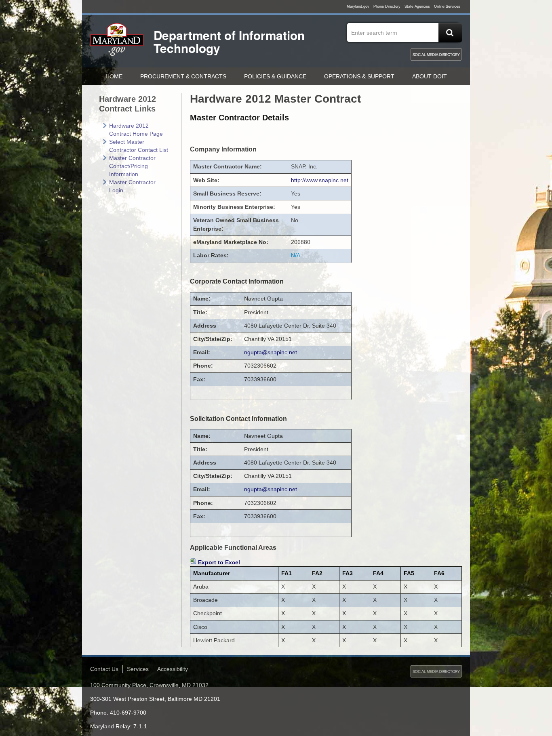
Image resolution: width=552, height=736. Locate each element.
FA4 (378, 573)
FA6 (439, 573)
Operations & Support (359, 76)
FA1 (286, 573)
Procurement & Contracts (183, 76)
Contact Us (104, 669)
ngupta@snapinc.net (270, 352)
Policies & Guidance (275, 76)
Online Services (447, 6)
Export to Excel (219, 562)
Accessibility (172, 669)
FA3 (347, 573)
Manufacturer (211, 573)
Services (138, 669)
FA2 (317, 573)
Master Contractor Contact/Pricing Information (132, 166)
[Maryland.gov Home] (117, 43)
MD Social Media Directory (436, 54)
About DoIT (429, 76)
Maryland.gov (358, 6)
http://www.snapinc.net (319, 180)
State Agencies (417, 6)
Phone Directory (386, 6)
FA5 (409, 573)
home (113, 76)
